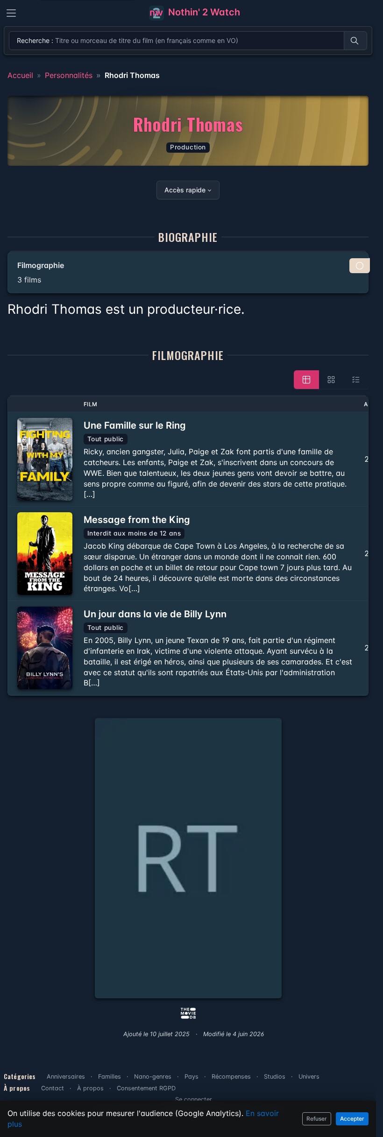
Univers (308, 1076)
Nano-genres (152, 1076)
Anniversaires (66, 1076)
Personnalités (68, 75)
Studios (274, 1076)
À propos (90, 1088)
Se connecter (193, 1099)
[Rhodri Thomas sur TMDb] (188, 1012)
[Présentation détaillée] (306, 379)
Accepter (352, 1118)
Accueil (20, 75)
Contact (52, 1088)
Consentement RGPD (146, 1088)
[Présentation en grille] (331, 379)
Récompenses (231, 1076)
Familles (109, 1076)
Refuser (316, 1118)
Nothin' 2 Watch (203, 12)
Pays (191, 1076)
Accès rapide (185, 190)
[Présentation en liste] (356, 379)
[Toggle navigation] (11, 13)
